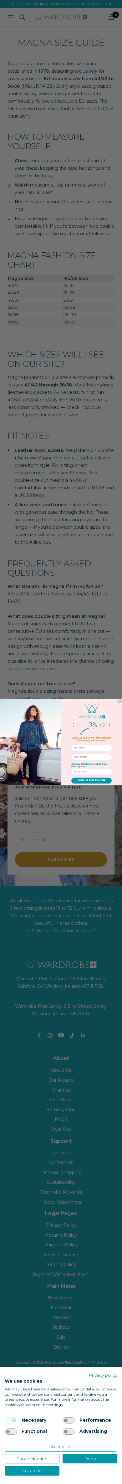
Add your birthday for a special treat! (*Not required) (89, 765)
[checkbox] (11, 1420)
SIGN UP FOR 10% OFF (91, 780)
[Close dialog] (119, 701)
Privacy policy (103, 1375)
